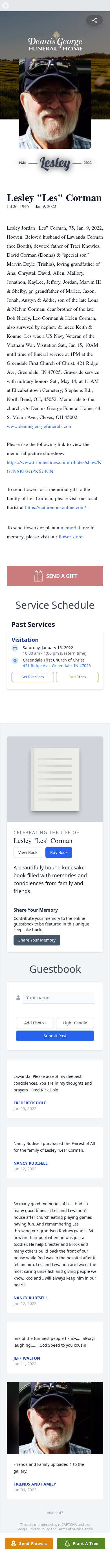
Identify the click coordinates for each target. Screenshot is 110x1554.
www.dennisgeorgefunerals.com (39, 426)
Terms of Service (70, 1529)
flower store (70, 536)
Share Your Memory (37, 940)
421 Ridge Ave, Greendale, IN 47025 (57, 665)
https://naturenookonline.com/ (56, 507)
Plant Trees (77, 676)
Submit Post (55, 1035)
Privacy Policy (39, 1529)
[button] (55, 1418)
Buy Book (58, 852)
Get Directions (32, 676)
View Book (27, 852)
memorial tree (75, 527)
